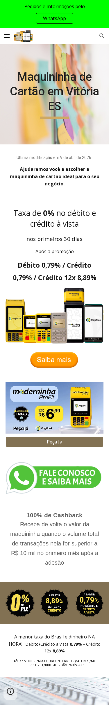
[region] (54, 14)
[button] (7, 36)
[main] (55, 94)
